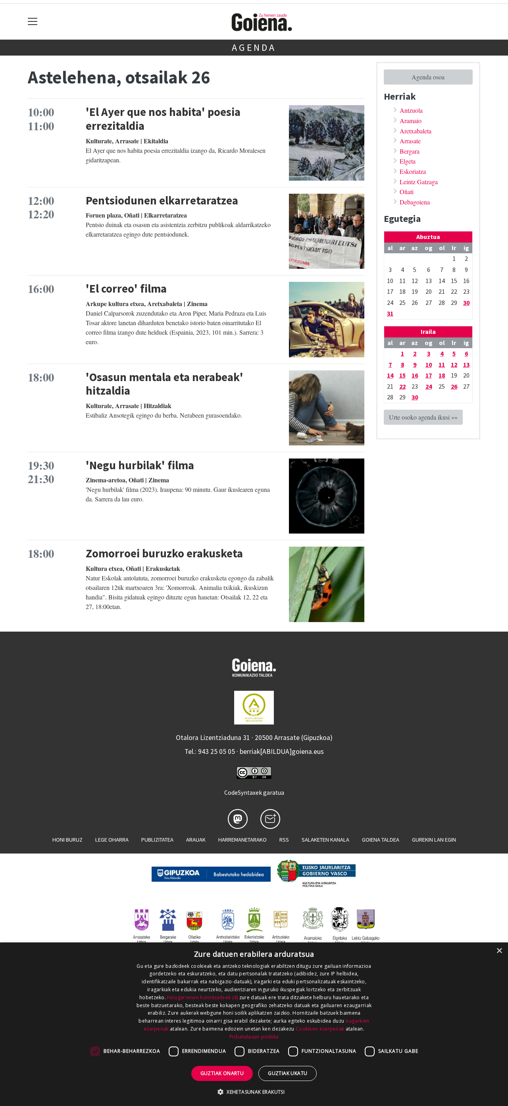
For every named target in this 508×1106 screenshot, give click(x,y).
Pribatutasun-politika (254, 1036)
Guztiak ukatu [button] (287, 1073)
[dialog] (254, 1024)
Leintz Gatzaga (419, 181)
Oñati (407, 191)
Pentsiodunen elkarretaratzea (162, 200)
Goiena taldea (380, 839)
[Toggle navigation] (32, 22)
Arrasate (410, 141)
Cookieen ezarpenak (320, 1028)
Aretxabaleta (415, 131)
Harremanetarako (242, 839)
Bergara (409, 151)
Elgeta (408, 161)
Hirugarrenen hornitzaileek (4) (202, 997)
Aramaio (410, 120)
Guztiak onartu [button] (222, 1073)
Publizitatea (157, 839)
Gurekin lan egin (434, 839)
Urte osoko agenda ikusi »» (423, 417)
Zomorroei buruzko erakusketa (164, 553)
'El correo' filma (126, 288)
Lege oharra (112, 839)
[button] (254, 1091)
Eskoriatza (413, 171)
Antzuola (411, 110)
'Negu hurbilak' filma (140, 465)
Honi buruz (67, 839)
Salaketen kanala (325, 839)
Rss (284, 839)
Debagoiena (415, 202)
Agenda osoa (428, 77)
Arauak (196, 839)
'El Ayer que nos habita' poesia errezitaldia (163, 119)
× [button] (499, 951)
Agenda (254, 47)
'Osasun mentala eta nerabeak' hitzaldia (164, 384)
